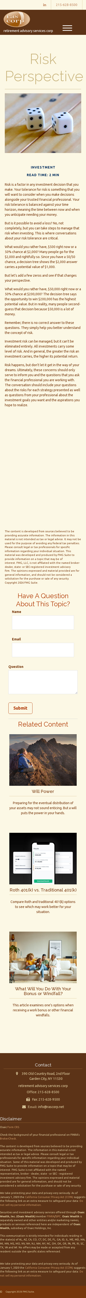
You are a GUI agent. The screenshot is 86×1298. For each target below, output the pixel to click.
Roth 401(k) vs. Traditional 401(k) (43, 889)
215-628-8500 (66, 5)
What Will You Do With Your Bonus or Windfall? (43, 991)
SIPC (58, 1216)
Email (16, 639)
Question (15, 667)
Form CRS (13, 1127)
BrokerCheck (8, 1138)
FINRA (50, 1216)
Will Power (43, 791)
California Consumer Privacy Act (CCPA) (49, 1197)
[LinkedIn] (44, 4)
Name (16, 612)
